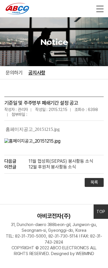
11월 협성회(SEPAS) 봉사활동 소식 (61, 161)
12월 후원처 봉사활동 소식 (52, 167)
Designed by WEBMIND (72, 253)
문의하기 (13, 73)
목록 (94, 182)
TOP (100, 211)
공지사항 (36, 73)
